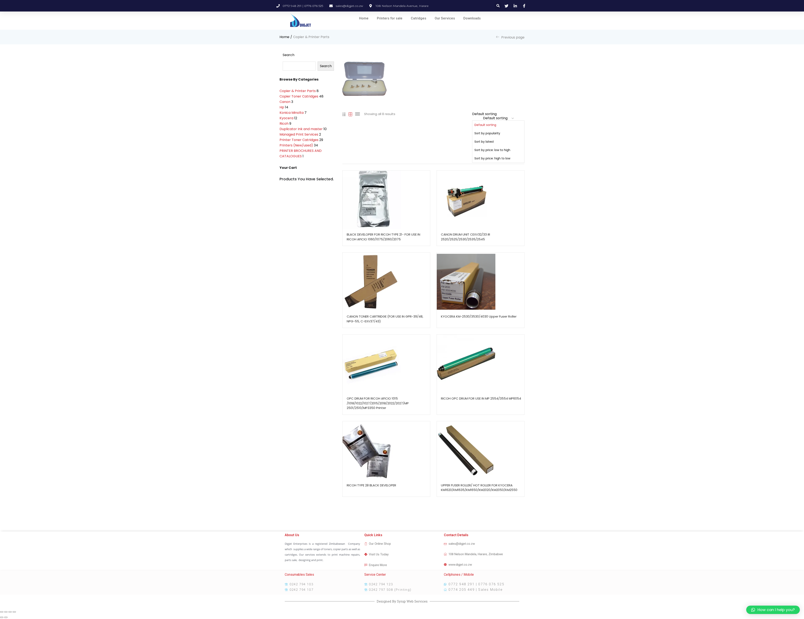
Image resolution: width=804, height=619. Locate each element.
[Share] (6, 612)
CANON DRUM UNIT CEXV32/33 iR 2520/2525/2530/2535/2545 (465, 236)
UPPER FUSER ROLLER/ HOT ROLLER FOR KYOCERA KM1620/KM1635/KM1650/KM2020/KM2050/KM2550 (479, 487)
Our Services (445, 18)
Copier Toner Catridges (299, 96)
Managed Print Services (299, 134)
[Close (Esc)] (1, 612)
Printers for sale (389, 18)
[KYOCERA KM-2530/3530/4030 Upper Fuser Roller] (480, 281)
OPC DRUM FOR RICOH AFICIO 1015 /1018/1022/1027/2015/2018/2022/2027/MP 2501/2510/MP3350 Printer (378, 403)
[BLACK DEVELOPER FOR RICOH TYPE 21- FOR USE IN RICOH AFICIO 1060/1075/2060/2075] (386, 199)
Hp (282, 107)
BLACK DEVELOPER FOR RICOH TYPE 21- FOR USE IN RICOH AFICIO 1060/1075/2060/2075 (383, 236)
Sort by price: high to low (492, 158)
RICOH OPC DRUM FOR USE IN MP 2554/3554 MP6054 (481, 398)
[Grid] (344, 114)
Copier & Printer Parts (298, 90)
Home (363, 18)
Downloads (472, 18)
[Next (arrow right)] (6, 617)
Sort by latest (484, 142)
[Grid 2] (350, 114)
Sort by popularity (487, 133)
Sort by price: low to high (492, 150)
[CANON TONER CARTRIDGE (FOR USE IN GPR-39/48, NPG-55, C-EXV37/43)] (386, 281)
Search (288, 55)
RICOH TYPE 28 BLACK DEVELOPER (371, 485)
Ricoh (284, 123)
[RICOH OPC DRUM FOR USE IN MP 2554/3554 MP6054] (480, 363)
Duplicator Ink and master (301, 129)
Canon (285, 101)
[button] (497, 137)
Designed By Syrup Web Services (402, 601)
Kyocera (286, 118)
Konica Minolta (292, 112)
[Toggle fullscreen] (10, 612)
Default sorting (485, 125)
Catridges (418, 18)
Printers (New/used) (296, 145)
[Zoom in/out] (14, 612)
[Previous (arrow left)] (1, 617)
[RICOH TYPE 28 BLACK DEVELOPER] (386, 450)
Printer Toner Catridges (299, 139)
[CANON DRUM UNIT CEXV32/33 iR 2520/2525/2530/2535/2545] (480, 199)
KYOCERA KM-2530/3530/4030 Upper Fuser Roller (479, 316)
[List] (357, 114)
